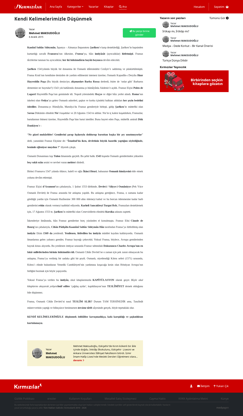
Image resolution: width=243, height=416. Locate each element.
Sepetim (219, 7)
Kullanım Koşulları (80, 398)
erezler (51, 398)
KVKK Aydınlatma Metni (193, 398)
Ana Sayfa (56, 6)
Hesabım (199, 7)
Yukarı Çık (222, 386)
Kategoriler (74, 6)
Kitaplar (109, 6)
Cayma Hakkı (157, 398)
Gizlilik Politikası (24, 398)
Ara (124, 6)
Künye (225, 398)
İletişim (205, 386)
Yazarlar (94, 6)
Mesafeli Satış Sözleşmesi (120, 398)
